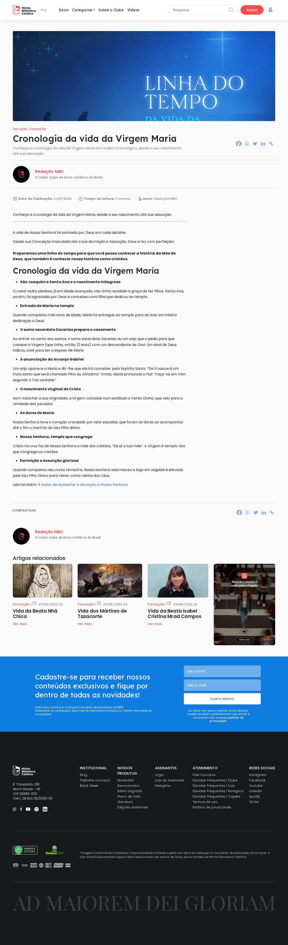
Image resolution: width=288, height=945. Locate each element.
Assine (251, 10)
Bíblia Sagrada (129, 791)
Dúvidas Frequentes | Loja (214, 785)
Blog (83, 775)
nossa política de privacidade (226, 719)
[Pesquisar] (231, 10)
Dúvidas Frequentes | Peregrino (218, 791)
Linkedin (255, 791)
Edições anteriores (132, 807)
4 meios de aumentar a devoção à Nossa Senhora (83, 484)
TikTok (254, 802)
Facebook (257, 780)
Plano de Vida (128, 796)
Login (159, 775)
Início (64, 10)
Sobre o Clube (111, 10)
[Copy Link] (271, 143)
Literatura (125, 802)
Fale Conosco (204, 775)
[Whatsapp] (246, 143)
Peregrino (163, 785)
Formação (37, 129)
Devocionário (128, 785)
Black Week (89, 785)
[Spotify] (36, 809)
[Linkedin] (263, 143)
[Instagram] (14, 809)
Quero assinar (222, 698)
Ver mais (20, 624)
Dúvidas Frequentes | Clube (215, 780)
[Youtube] (28, 809)
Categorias (82, 10)
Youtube (256, 785)
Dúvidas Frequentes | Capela (216, 796)
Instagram (257, 775)
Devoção (20, 129)
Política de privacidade (212, 807)
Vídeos (133, 10)
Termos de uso (205, 802)
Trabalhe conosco (95, 780)
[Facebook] (238, 143)
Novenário (125, 780)
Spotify (254, 796)
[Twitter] (255, 143)
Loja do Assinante (169, 780)
